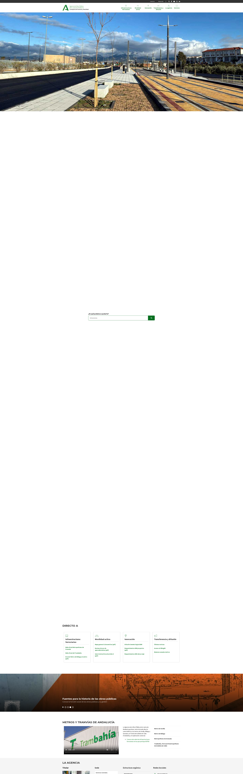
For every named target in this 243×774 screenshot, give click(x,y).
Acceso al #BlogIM (159, 648)
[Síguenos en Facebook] (171, 1)
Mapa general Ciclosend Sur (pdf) (105, 644)
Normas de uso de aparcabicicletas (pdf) (102, 649)
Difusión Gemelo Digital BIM (133, 644)
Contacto (152, 1)
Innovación (130, 639)
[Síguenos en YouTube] (174, 1)
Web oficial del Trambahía (73, 653)
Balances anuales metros (162, 652)
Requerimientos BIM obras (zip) (134, 654)
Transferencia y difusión (165, 639)
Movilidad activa (102, 639)
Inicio (84, 7)
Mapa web (160, 1)
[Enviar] (151, 318)
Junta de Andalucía (65, 7)
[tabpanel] (77, 647)
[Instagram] (177, 1)
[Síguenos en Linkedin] (179, 1)
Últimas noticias (159, 644)
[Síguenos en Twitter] (169, 1)
